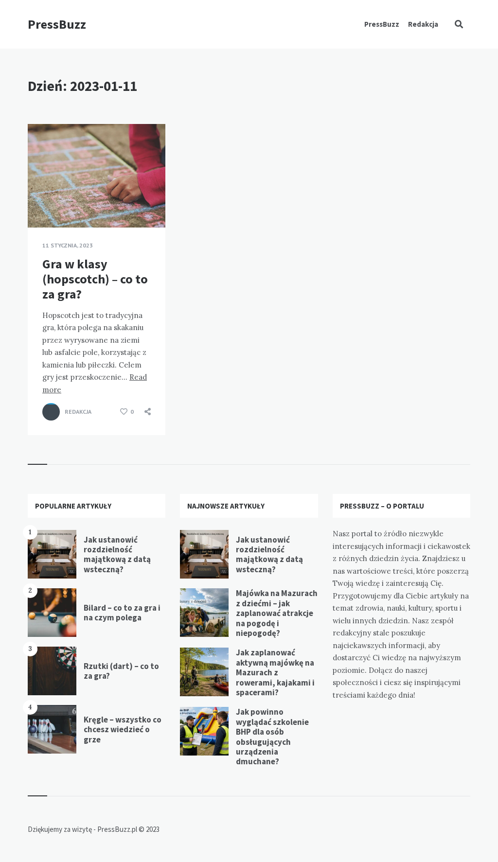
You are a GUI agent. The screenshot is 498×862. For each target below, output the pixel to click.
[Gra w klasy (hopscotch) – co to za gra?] (42, 203)
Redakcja (423, 24)
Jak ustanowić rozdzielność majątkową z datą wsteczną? (117, 554)
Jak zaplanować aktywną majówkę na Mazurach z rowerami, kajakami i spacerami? (275, 672)
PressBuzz (57, 24)
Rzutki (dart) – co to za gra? (121, 671)
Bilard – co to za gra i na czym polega (122, 612)
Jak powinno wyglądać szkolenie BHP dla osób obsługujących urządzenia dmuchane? (272, 736)
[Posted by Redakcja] (51, 412)
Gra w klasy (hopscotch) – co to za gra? (95, 279)
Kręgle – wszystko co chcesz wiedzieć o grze (122, 729)
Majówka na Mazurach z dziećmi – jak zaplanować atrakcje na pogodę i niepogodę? (277, 613)
